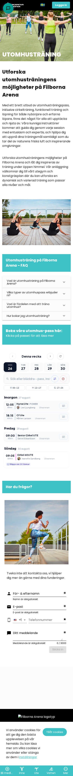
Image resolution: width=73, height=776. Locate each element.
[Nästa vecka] (50, 356)
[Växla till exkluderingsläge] (63, 378)
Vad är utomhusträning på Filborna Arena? (31, 282)
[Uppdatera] (60, 356)
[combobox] (30, 379)
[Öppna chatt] (8, 8)
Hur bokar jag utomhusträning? (28, 316)
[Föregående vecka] (12, 356)
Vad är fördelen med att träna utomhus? (28, 305)
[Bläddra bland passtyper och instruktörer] (55, 378)
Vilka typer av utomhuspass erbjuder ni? (32, 293)
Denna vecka (31, 356)
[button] (44, 5)
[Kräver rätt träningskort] (63, 406)
